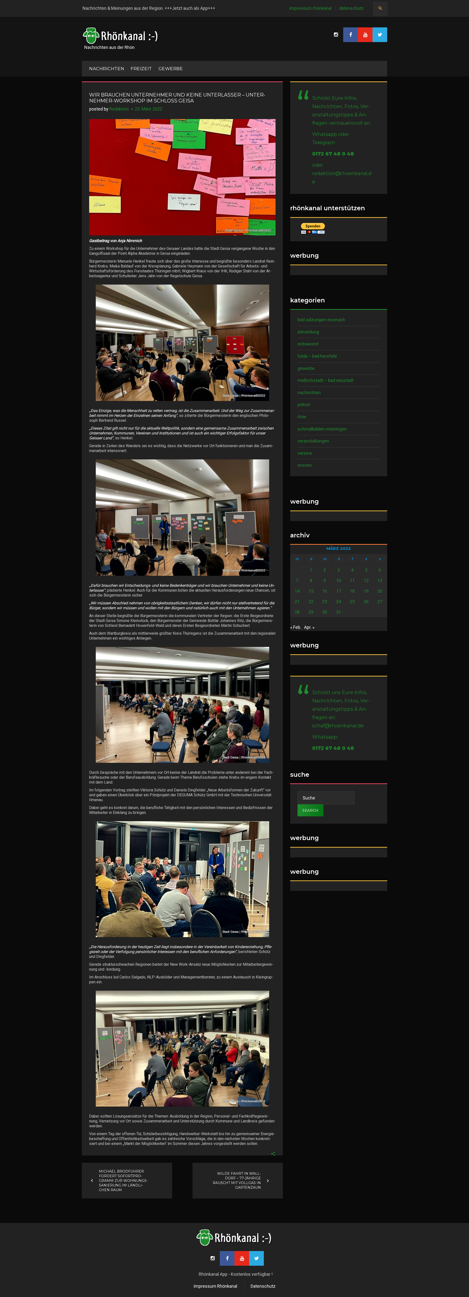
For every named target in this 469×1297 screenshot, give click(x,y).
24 (338, 601)
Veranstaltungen (313, 440)
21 (297, 601)
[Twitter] (380, 34)
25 (352, 601)
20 (379, 591)
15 (311, 591)
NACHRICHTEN (106, 68)
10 (338, 580)
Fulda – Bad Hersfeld (317, 356)
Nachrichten (309, 392)
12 (366, 580)
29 (311, 612)
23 (324, 601)
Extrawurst (308, 343)
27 (379, 601)
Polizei (304, 404)
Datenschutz (351, 8)
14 (297, 591)
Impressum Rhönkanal (310, 8)
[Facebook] (350, 34)
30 (324, 612)
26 (366, 601)
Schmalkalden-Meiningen (322, 429)
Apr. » (309, 627)
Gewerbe (171, 68)
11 (352, 580)
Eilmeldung (308, 331)
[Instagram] (336, 34)
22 (311, 601)
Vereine (305, 453)
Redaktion (119, 108)
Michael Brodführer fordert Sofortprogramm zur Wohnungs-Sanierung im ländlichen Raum (123, 1180)
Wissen (305, 465)
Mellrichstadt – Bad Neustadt (325, 380)
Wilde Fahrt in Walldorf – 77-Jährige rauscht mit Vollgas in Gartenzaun (237, 1180)
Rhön (302, 416)
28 (297, 612)
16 (324, 591)
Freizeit (141, 68)
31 (338, 612)
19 (366, 591)
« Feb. (295, 627)
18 (352, 591)
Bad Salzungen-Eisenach (321, 319)
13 (379, 580)
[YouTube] (365, 34)
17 (338, 591)
